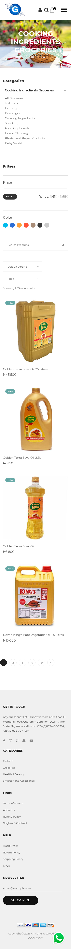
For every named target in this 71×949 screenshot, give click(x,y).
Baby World (13, 143)
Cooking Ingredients (20, 118)
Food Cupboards (17, 128)
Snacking (12, 123)
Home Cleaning (16, 133)
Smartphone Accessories (19, 780)
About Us (9, 810)
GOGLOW (35, 938)
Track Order (10, 845)
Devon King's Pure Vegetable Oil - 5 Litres (33, 635)
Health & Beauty (13, 774)
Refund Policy (12, 816)
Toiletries (11, 103)
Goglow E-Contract (15, 823)
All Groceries (14, 98)
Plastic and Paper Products (25, 138)
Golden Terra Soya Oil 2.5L (22, 457)
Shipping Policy (13, 859)
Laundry (11, 108)
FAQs (6, 865)
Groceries (9, 767)
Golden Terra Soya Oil (19, 546)
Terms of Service (13, 803)
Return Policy (11, 852)
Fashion (8, 761)
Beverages (12, 113)
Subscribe (20, 900)
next (41, 662)
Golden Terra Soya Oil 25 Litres (25, 369)
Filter (10, 196)
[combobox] (22, 267)
